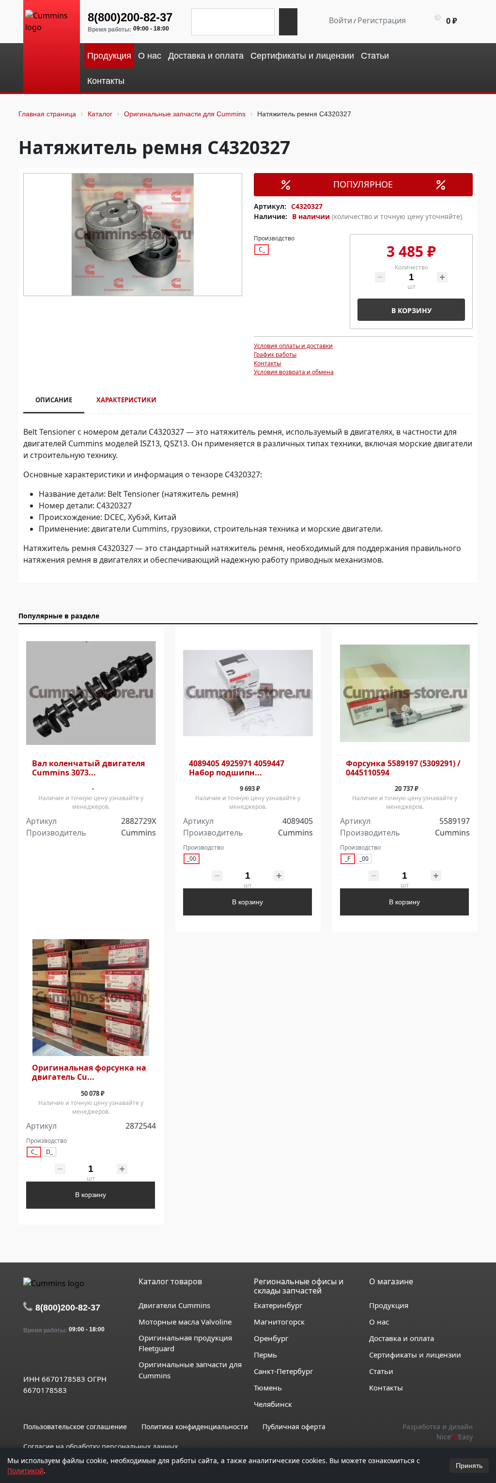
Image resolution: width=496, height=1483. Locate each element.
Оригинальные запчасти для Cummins (190, 1369)
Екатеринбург (278, 1305)
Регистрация (381, 20)
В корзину (411, 310)
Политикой (25, 1470)
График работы (275, 354)
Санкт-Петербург (283, 1371)
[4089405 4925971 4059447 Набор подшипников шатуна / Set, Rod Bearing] (248, 692)
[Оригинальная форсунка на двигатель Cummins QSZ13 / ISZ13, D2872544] (91, 997)
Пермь (265, 1354)
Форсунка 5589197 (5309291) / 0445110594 (403, 768)
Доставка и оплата (401, 1338)
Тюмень (268, 1387)
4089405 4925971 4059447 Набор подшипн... (236, 768)
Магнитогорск (279, 1321)
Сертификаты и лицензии (415, 1354)
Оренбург (271, 1338)
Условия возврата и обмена (294, 372)
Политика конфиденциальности (194, 1426)
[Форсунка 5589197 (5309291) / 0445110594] (405, 692)
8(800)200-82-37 (130, 17)
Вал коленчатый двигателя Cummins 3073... (88, 768)
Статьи (381, 1371)
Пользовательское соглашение (75, 1426)
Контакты (267, 363)
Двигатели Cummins (174, 1305)
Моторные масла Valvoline (185, 1321)
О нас (379, 1321)
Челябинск (273, 1404)
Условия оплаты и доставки (293, 346)
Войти (340, 20)
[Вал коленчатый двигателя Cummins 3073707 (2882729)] (91, 692)
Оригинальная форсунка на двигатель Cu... (89, 1072)
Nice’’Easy (454, 1436)
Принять (469, 1465)
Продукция (388, 1305)
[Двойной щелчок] (30, 1356)
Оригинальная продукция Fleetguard (185, 1343)
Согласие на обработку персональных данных (100, 1446)
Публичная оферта (294, 1426)
